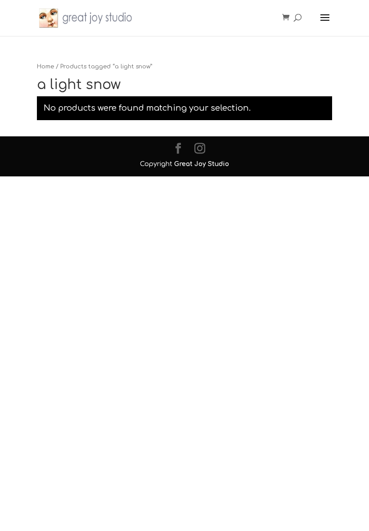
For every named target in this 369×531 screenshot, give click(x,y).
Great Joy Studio (201, 164)
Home (45, 66)
